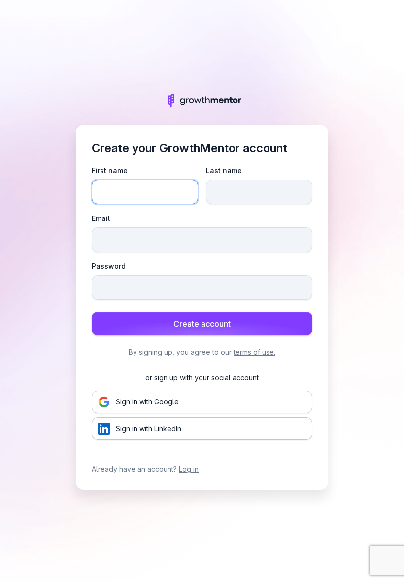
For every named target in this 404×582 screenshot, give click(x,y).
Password (109, 266)
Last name (224, 170)
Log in (189, 469)
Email (101, 218)
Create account (202, 323)
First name (110, 170)
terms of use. (254, 352)
